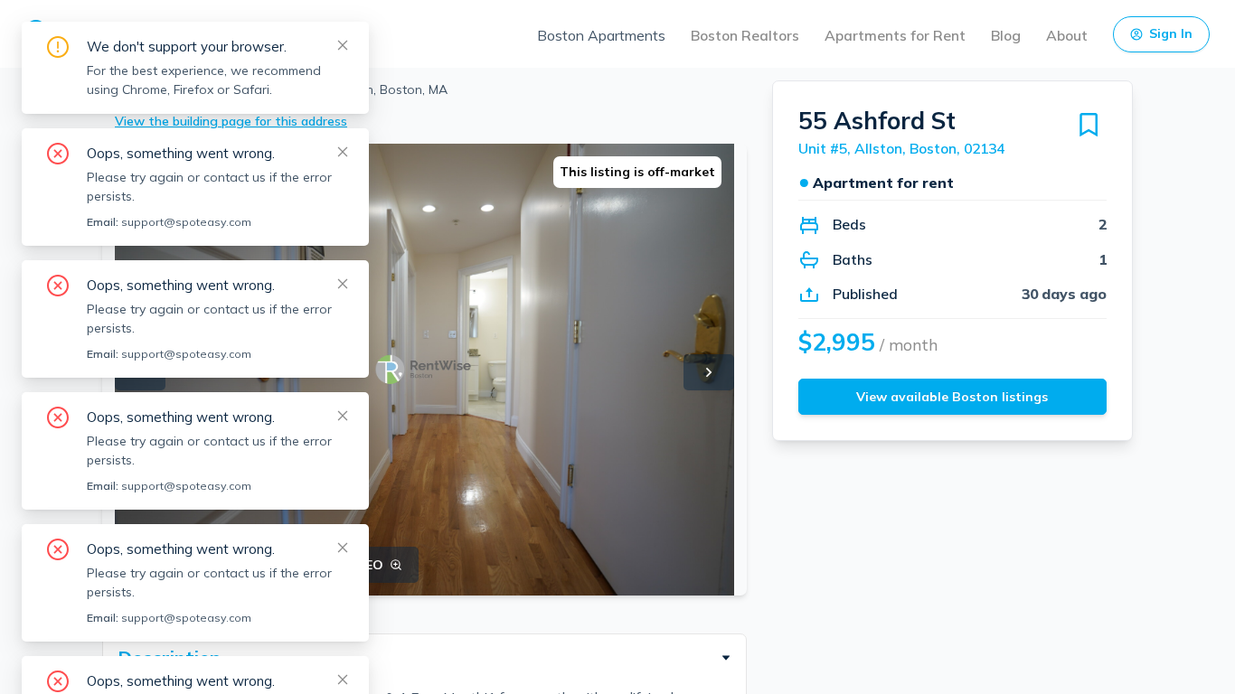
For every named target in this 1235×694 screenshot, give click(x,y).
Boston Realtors (745, 35)
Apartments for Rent (895, 35)
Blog (1006, 35)
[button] (424, 657)
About (1067, 35)
